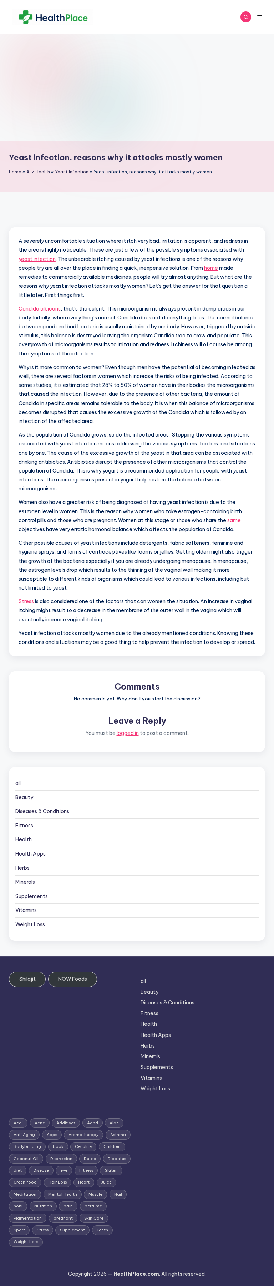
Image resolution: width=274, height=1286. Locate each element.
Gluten (111, 1170)
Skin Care (93, 1218)
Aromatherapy (83, 1134)
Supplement (72, 1229)
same (234, 520)
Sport (19, 1229)
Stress (26, 601)
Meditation (25, 1194)
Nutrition (43, 1206)
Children (112, 1146)
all (18, 783)
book (58, 1146)
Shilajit (27, 979)
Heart (84, 1182)
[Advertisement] (137, 88)
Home (15, 172)
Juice (106, 1182)
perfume (93, 1206)
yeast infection (37, 259)
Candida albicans (40, 309)
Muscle (95, 1194)
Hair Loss (58, 1182)
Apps (52, 1134)
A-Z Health (38, 172)
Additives (65, 1122)
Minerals (25, 882)
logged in (128, 733)
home (211, 268)
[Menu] (261, 17)
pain (68, 1206)
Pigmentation (28, 1218)
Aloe (114, 1122)
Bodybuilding (27, 1146)
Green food (25, 1182)
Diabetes (117, 1158)
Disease (41, 1170)
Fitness (24, 825)
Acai (18, 1122)
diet (18, 1170)
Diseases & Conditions (42, 811)
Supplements (31, 896)
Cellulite (83, 1146)
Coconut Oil (26, 1158)
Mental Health (62, 1194)
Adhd (92, 1122)
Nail (118, 1194)
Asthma (118, 1134)
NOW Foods (72, 979)
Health (23, 839)
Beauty (24, 797)
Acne (40, 1122)
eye (63, 1170)
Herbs (22, 868)
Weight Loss (30, 924)
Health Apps (30, 854)
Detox (90, 1158)
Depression (61, 1158)
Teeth (102, 1229)
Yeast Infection (71, 172)
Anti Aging (24, 1134)
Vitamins (26, 910)
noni (18, 1206)
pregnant (63, 1218)
